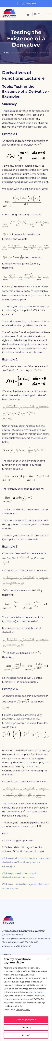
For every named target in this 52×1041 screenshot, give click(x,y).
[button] (48, 14)
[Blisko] (48, 959)
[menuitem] (36, 14)
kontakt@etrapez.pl (19, 946)
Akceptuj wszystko (26, 1019)
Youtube (32, 992)
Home (5, 52)
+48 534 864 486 (29, 942)
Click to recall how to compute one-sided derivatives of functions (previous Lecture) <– (26, 862)
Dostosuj (26, 1027)
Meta (39, 992)
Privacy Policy (23, 1009)
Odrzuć (26, 1035)
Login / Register (27, 3)
